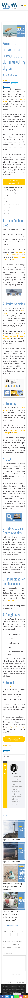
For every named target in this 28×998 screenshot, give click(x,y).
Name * (5, 932)
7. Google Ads (8, 210)
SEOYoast (6, 259)
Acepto (17, 994)
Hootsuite (20, 336)
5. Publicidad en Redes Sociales (12, 204)
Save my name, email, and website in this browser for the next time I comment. (12, 944)
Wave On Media (17, 727)
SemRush (6, 254)
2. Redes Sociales (8, 196)
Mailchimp (13, 430)
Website (21, 932)
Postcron (6, 338)
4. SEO (6, 202)
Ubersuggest (20, 252)
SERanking (15, 254)
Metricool (12, 336)
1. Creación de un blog (10, 193)
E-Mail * (13, 932)
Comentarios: (6, 954)
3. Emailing (7, 199)
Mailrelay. (14, 433)
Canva (13, 259)
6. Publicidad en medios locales (12, 207)
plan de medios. (10, 600)
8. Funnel (6, 213)
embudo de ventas (13, 687)
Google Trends (19, 257)
